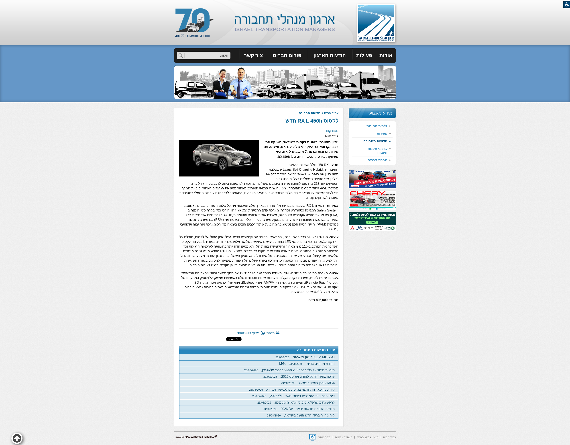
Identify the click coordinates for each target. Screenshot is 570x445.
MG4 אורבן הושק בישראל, (308, 383)
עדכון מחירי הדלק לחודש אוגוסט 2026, (299, 376)
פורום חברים (287, 55)
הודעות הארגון (330, 55)
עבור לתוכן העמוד (285, 4)
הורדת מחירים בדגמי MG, (307, 363)
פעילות (364, 55)
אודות (385, 55)
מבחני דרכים (377, 160)
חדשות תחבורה (309, 113)
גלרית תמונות (376, 126)
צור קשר (253, 55)
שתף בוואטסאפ (248, 333)
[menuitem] (386, 55)
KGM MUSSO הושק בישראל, (305, 357)
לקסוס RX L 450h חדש (311, 121)
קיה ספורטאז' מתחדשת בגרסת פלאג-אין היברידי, (292, 389)
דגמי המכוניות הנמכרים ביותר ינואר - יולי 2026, (293, 396)
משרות (382, 133)
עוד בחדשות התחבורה (316, 350)
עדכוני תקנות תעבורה (377, 150)
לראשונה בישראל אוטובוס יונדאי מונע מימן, (296, 402)
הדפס (271, 333)
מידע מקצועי (380, 112)
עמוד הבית (331, 113)
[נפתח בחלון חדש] (312, 437)
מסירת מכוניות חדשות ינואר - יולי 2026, (299, 409)
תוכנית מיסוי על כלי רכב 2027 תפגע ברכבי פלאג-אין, (289, 370)
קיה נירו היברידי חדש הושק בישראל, (301, 415)
